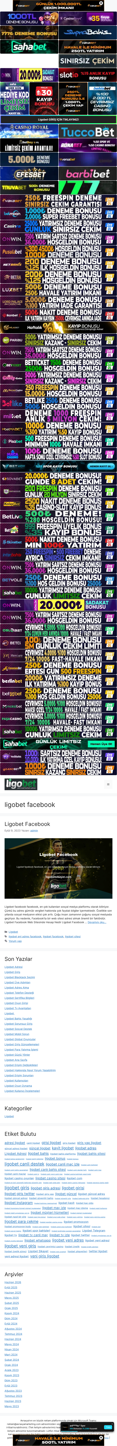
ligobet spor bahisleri (36, 1230)
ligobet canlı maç (94, 1170)
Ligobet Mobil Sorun (17, 1034)
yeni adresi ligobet (17, 1256)
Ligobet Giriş (12, 972)
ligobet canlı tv (33, 1174)
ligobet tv (11, 1235)
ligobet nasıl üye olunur (37, 1217)
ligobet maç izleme (77, 1208)
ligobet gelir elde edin (51, 1183)
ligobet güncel (66, 1194)
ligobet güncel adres (91, 1194)
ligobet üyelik (72, 1246)
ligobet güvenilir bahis (41, 1198)
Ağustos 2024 (13, 1328)
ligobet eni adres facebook (25, 936)
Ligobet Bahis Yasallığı (18, 1018)
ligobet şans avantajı (58, 1252)
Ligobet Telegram (93, 1230)
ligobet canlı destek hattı (77, 1170)
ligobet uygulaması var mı (101, 1236)
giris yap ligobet (89, 1143)
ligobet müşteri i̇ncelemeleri (81, 1213)
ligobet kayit (66, 1202)
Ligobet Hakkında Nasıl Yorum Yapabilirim (30, 1070)
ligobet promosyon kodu (18, 1226)
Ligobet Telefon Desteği (19, 992)
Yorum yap (15, 941)
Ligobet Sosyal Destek (18, 1028)
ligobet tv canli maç (33, 1235)
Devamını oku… (97, 922)
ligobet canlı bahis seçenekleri (16, 1170)
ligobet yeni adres (68, 1240)
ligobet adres (85, 1148)
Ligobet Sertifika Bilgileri (19, 997)
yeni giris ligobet (44, 1256)
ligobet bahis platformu (63, 1153)
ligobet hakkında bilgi (80, 1198)
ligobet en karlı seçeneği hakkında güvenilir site (23, 1183)
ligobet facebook (53, 936)
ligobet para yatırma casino (94, 1217)
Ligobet (13, 931)
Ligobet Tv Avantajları (18, 1008)
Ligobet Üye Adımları (17, 982)
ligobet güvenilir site (63, 1198)
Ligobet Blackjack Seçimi (20, 977)
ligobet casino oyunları (19, 1178)
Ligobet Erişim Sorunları (19, 1075)
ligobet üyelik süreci (16, 1251)
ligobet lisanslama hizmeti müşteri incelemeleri (23, 1208)
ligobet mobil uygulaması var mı (17, 1213)
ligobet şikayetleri (77, 1251)
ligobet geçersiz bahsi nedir (98, 1183)
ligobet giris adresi (45, 1188)
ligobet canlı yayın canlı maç (52, 1174)
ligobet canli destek (24, 1163)
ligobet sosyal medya (13, 1231)
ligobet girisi (73, 1187)
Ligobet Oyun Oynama (18, 1085)
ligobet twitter (80, 1235)
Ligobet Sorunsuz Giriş (18, 1023)
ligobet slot (96, 1227)
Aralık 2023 (12, 1370)
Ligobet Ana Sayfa (16, 1059)
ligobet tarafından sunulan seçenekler (66, 1231)
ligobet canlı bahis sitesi (48, 1169)
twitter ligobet (98, 1251)
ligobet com (74, 1178)
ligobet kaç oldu (84, 1203)
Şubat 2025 (12, 1303)
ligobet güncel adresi (16, 1198)
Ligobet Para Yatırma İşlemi (21, 1049)
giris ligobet (69, 1143)
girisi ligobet (51, 1143)
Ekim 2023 (11, 1380)
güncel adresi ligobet (16, 1148)
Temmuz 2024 (13, 1334)
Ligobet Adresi (14, 966)
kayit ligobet (63, 1148)
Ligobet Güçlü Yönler (17, 1054)
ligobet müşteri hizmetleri (50, 1212)
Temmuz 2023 (13, 1396)
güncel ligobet (39, 1148)
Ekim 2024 (11, 1318)
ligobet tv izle (60, 1235)
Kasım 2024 (12, 1313)
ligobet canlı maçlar (15, 1173)
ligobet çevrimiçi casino (50, 1246)
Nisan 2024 (12, 1349)
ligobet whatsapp (38, 1240)
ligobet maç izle (54, 1208)
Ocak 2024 (11, 1365)
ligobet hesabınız (100, 1198)
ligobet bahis (38, 1153)
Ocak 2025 (11, 1308)
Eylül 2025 (11, 1287)
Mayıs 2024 (12, 1344)
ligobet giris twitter (20, 1194)
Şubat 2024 (12, 1359)
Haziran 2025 (13, 1292)
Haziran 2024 (13, 1339)
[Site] (58, 201)
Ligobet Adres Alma (17, 987)
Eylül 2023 (11, 1385)
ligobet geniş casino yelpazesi (73, 1183)
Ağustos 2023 (13, 1390)
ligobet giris (17, 1187)
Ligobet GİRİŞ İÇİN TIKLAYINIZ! (58, 119)
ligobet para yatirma (75, 1217)
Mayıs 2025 (12, 1297)
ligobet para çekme (21, 1221)
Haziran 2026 (13, 1282)
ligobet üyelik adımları (89, 1247)
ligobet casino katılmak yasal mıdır (77, 1174)
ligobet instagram (19, 1203)
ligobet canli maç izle (63, 1164)
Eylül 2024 (11, 1323)
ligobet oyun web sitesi (56, 1217)
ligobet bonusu (72, 1159)
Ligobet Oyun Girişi (16, 1003)
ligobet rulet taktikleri (40, 1227)
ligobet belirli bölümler (34, 1159)
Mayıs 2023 (12, 1406)
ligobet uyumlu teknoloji (14, 1241)
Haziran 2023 (13, 1401)
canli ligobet (33, 1143)
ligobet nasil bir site (15, 1216)
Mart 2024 (11, 1354)
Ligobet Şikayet (38, 1251)
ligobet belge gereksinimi (14, 1159)
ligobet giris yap (45, 1194)
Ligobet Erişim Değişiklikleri (21, 1065)
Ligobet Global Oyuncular (20, 1039)
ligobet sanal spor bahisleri (61, 1227)
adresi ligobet (15, 1143)
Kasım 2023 (12, 1375)
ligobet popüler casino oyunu (51, 1222)
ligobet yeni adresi (97, 1240)
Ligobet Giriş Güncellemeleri (22, 1044)
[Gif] (58, 327)
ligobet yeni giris (20, 1245)
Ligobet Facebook (27, 824)
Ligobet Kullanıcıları (16, 1080)
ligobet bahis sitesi (91, 1153)
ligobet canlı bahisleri (89, 1165)
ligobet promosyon (76, 1221)
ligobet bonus (55, 1158)
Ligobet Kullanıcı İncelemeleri (22, 1090)
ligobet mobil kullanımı (98, 1208)
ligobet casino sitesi (50, 1178)
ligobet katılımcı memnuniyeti (45, 1203)
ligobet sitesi (73, 936)
